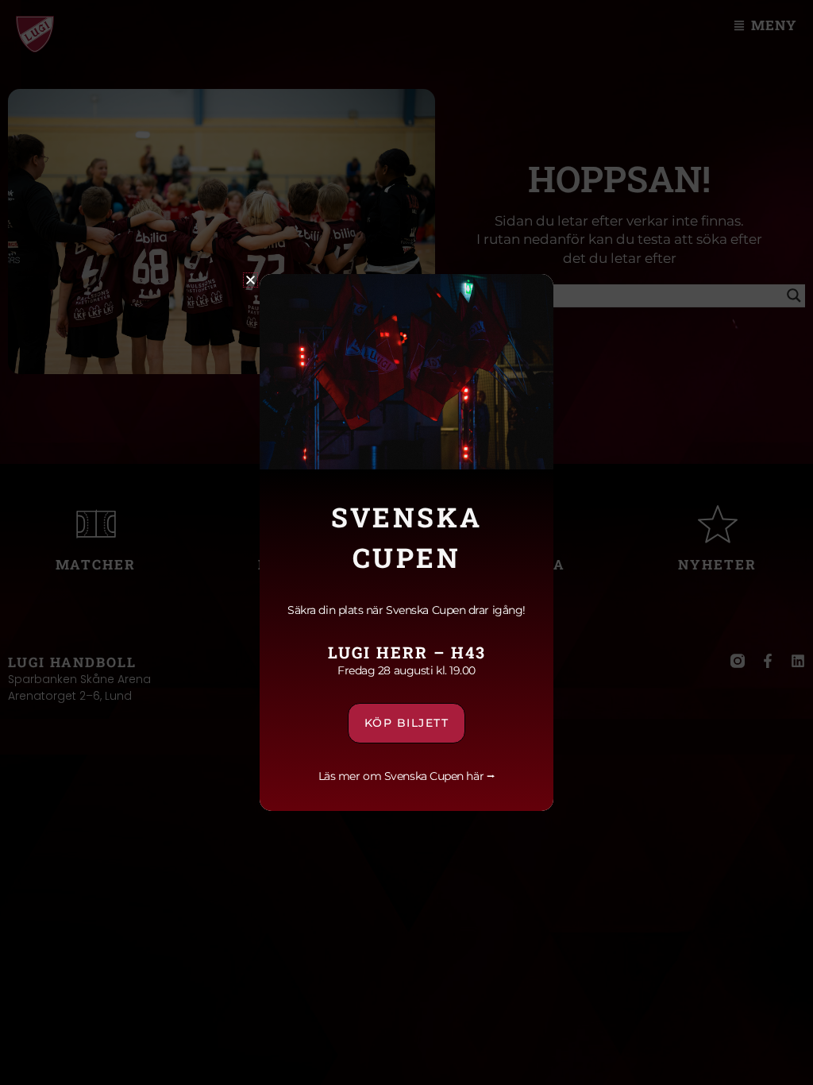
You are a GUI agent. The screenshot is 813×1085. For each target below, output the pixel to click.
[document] (406, 542)
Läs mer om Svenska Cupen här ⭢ (406, 776)
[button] (250, 280)
